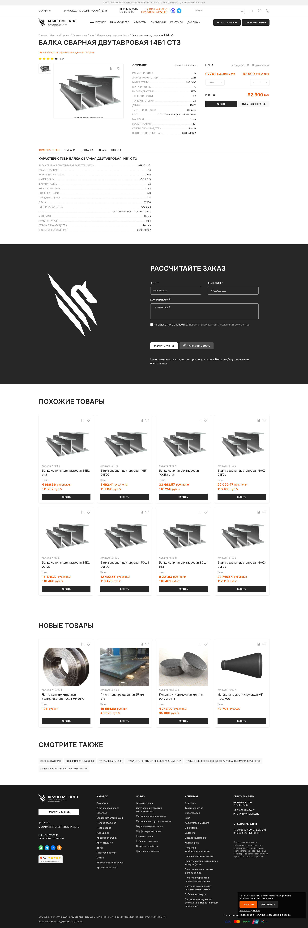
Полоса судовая (50, 761)
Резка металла (144, 836)
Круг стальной (105, 842)
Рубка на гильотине (147, 841)
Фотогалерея (192, 813)
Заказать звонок (255, 22)
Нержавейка (104, 827)
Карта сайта (192, 842)
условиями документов (235, 324)
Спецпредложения (195, 837)
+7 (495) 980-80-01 (156, 9)
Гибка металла (144, 803)
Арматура (102, 803)
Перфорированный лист (80, 761)
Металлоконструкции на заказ (153, 821)
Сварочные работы (147, 846)
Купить (66, 497)
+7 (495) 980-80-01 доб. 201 (249, 830)
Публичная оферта (195, 894)
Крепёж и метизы (107, 867)
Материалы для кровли (110, 862)
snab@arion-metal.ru (246, 833)
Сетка (100, 857)
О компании (158, 22)
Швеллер (102, 813)
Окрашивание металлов (149, 826)
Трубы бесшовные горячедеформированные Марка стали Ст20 (223, 761)
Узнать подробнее (250, 910)
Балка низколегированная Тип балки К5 (64, 768)
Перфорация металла (148, 831)
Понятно (248, 904)
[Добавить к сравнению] (111, 68)
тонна (211, 82)
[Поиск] (242, 11)
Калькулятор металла (197, 822)
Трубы (100, 847)
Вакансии (190, 832)
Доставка (193, 22)
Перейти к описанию (185, 65)
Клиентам (140, 22)
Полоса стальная (106, 822)
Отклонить (268, 904)
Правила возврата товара (199, 856)
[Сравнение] (251, 11)
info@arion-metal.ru (154, 12)
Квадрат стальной (107, 837)
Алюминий (103, 832)
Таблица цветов (194, 808)
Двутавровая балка (108, 808)
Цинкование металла (148, 851)
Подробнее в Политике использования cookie (265, 914)
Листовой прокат (106, 852)
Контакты (176, 22)
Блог (187, 818)
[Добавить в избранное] (118, 68)
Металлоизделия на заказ (151, 816)
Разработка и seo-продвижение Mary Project (60, 921)
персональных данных (203, 324)
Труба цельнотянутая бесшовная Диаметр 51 (154, 761)
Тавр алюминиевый (110, 761)
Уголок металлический (110, 818)
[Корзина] (268, 11)
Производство (119, 22)
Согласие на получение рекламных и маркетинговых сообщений (201, 902)
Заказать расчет (227, 22)
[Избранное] (259, 11)
